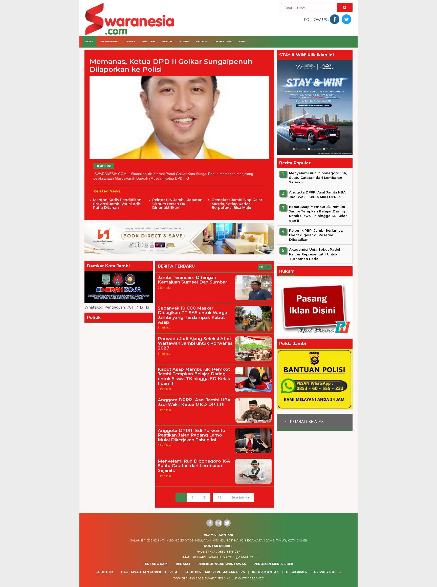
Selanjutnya (240, 497)
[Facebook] (209, 523)
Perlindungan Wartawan (222, 564)
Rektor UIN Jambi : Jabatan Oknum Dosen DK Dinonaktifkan (177, 204)
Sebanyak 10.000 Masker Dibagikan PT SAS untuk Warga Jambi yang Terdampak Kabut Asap (192, 315)
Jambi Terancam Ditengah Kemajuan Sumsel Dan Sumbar (192, 280)
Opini (242, 41)
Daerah (130, 41)
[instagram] (218, 523)
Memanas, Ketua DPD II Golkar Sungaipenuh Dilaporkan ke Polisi (171, 65)
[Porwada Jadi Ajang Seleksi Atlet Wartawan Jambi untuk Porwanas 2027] (253, 360)
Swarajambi (109, 41)
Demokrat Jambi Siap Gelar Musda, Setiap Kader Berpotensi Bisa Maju (237, 204)
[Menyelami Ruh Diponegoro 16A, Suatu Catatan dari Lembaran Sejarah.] (253, 482)
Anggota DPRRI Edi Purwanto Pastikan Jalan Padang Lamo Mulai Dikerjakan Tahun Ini (191, 435)
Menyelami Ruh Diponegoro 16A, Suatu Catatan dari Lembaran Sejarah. (194, 466)
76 (219, 497)
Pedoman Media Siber (273, 564)
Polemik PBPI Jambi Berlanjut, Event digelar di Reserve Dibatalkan (316, 235)
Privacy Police (328, 572)
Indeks (264, 267)
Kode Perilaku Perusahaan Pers (215, 572)
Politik (167, 41)
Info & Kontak (265, 572)
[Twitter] (227, 523)
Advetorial (223, 41)
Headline (103, 166)
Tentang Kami (155, 564)
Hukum (184, 41)
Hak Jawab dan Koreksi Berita (149, 572)
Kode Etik (105, 572)
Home (89, 41)
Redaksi (183, 564)
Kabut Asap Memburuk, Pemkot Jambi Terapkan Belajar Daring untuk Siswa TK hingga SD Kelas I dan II (194, 376)
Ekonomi (202, 41)
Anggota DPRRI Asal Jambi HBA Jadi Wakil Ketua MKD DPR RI (194, 402)
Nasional (148, 41)
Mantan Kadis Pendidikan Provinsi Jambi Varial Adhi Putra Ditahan (117, 204)
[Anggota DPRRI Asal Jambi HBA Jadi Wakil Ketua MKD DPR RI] (253, 421)
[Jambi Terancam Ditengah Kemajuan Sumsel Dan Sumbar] (253, 299)
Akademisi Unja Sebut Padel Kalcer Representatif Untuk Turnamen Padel (314, 254)
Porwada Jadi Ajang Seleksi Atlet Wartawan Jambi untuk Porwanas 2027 (195, 343)
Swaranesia (215, 578)
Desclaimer (297, 572)
